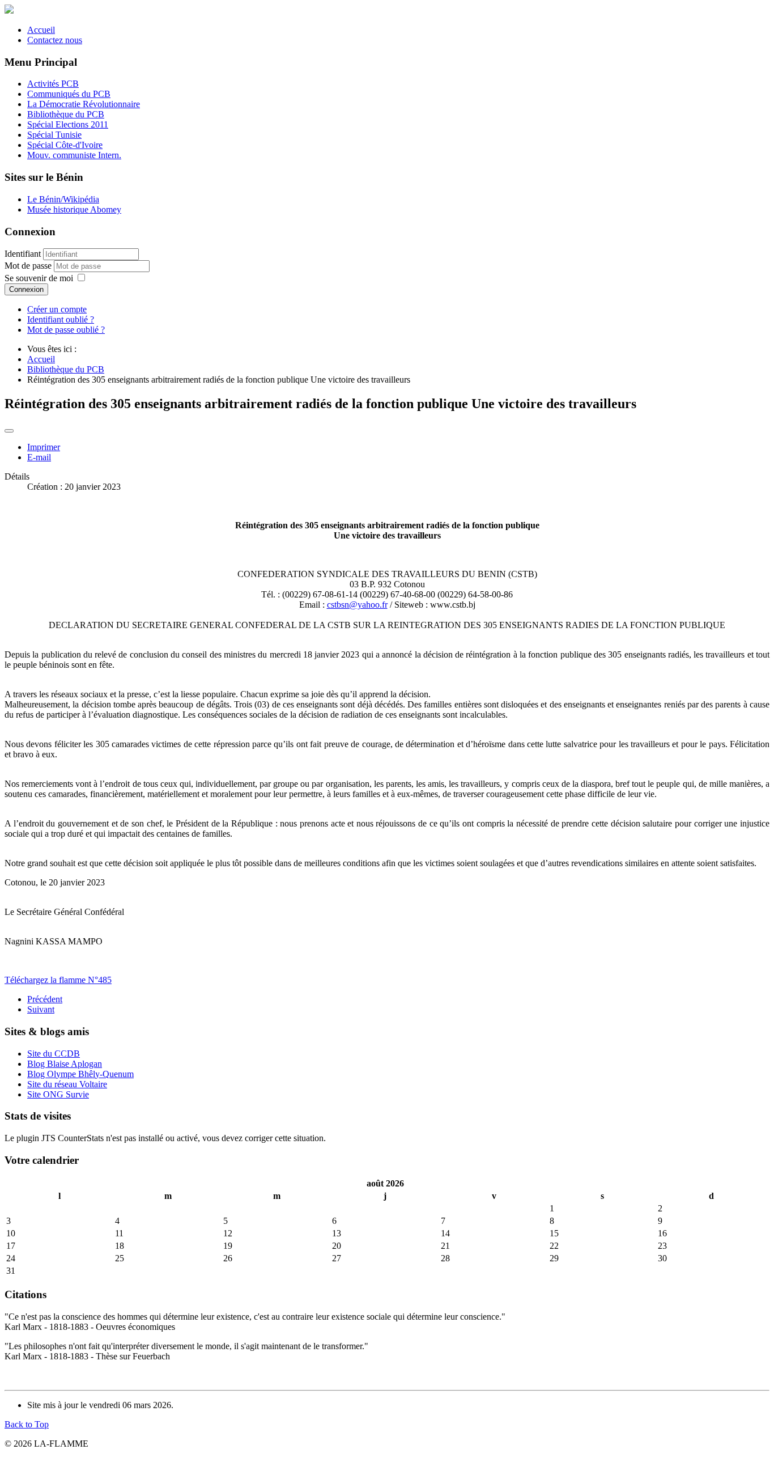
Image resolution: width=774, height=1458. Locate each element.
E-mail (39, 457)
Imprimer (43, 447)
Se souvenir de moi (39, 278)
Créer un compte (57, 309)
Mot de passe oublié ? (66, 329)
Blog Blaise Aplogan (64, 1064)
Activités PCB (53, 83)
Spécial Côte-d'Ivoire (65, 145)
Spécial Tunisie (54, 134)
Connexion (26, 289)
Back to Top (27, 1424)
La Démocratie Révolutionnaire (83, 104)
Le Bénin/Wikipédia (63, 199)
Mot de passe (29, 265)
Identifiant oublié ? (60, 319)
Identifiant (23, 253)
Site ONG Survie (58, 1094)
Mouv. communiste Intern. (74, 155)
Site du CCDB (53, 1053)
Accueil (41, 30)
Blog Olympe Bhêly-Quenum (80, 1074)
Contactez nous (54, 40)
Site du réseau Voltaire (67, 1084)
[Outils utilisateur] (9, 431)
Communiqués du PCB (68, 94)
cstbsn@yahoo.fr (357, 604)
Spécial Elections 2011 (67, 124)
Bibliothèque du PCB (65, 114)
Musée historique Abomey (74, 209)
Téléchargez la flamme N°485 (58, 980)
